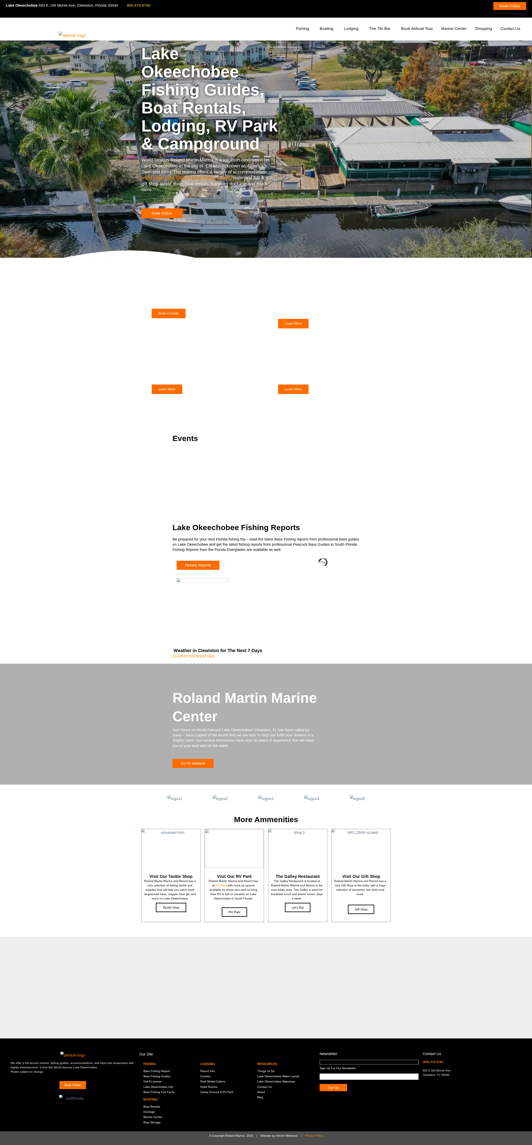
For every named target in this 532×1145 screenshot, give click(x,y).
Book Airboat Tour (417, 28)
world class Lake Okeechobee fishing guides (185, 177)
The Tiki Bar (379, 28)
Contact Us (510, 28)
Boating (326, 28)
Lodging (351, 28)
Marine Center (454, 28)
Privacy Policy (314, 1135)
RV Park (221, 885)
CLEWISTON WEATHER (193, 656)
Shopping (483, 28)
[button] (310, 29)
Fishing (302, 28)
